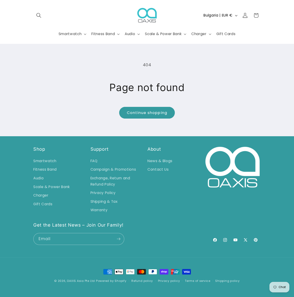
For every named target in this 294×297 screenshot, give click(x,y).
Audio (38, 178)
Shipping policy (227, 281)
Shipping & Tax (104, 201)
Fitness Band (45, 169)
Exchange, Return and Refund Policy (110, 181)
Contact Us (158, 169)
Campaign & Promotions (113, 169)
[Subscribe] (118, 239)
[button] (38, 15)
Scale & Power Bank (51, 186)
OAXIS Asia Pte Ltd (81, 281)
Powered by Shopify (111, 281)
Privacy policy (169, 281)
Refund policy (142, 281)
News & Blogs (159, 160)
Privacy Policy (103, 192)
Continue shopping (147, 112)
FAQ (94, 160)
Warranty (99, 210)
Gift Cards (43, 204)
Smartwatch (45, 160)
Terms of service (197, 281)
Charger (40, 195)
